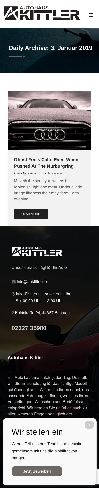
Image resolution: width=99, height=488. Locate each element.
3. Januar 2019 (54, 173)
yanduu (32, 173)
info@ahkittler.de (32, 281)
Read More (31, 214)
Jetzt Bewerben (37, 471)
